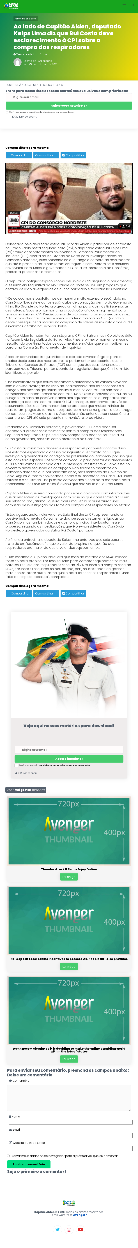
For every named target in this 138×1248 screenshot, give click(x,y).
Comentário (20, 1081)
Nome (15, 1116)
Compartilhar (19, 155)
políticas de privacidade (42, 112)
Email (16, 1130)
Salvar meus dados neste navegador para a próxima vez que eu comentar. (65, 1156)
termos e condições (64, 112)
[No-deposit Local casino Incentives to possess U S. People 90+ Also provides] (69, 954)
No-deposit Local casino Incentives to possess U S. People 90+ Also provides (69, 959)
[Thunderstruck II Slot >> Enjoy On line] (69, 865)
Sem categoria (25, 18)
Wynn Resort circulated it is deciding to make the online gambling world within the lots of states (69, 1050)
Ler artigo (69, 877)
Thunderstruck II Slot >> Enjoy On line (69, 869)
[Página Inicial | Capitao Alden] (11, 6)
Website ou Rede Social (28, 1143)
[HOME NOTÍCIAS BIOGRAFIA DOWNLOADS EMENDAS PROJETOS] (69, 6)
